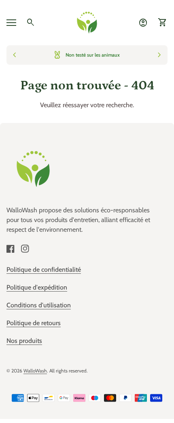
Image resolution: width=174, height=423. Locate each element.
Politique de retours (33, 323)
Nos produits (24, 341)
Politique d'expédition (36, 287)
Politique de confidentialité (43, 269)
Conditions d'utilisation (38, 305)
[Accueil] (87, 22)
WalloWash (35, 371)
